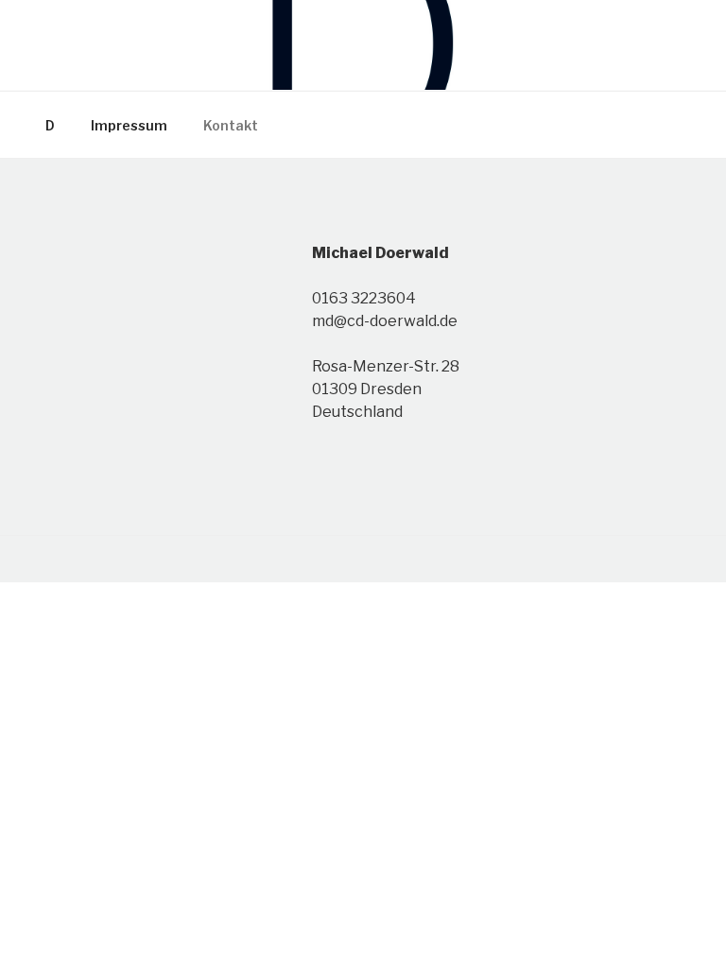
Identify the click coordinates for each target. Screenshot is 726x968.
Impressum (129, 125)
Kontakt (230, 125)
